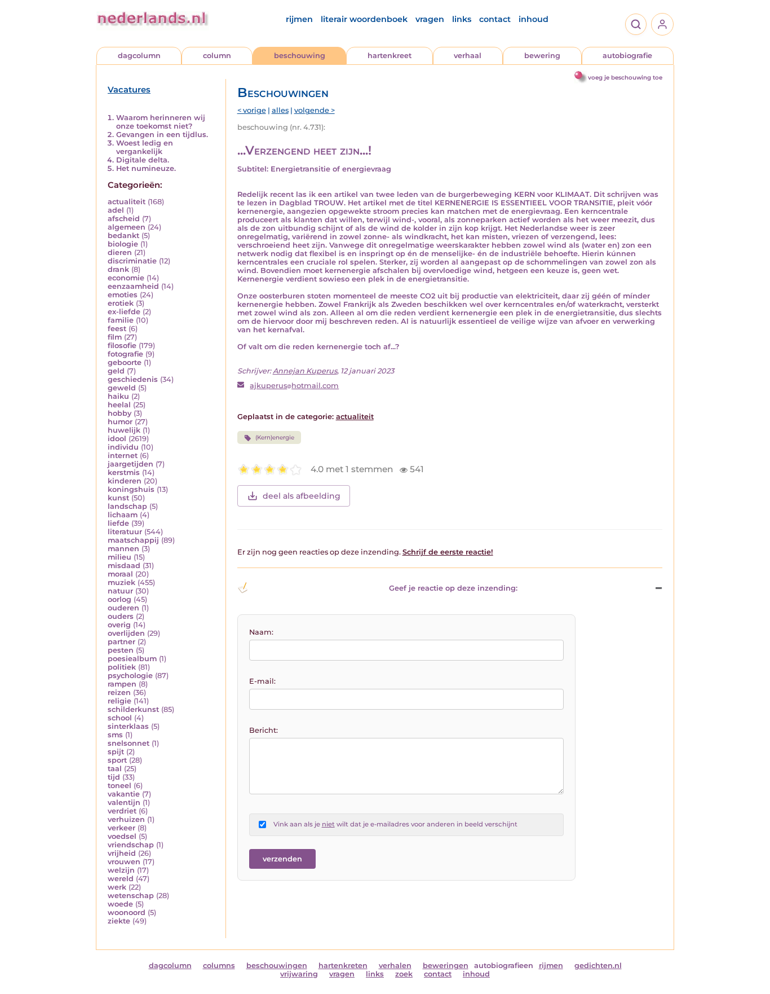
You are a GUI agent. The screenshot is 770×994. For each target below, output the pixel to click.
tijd (114, 777)
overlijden (126, 633)
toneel (119, 785)
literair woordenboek (364, 19)
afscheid (124, 218)
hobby (119, 413)
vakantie (124, 794)
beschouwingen (276, 965)
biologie (123, 244)
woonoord (126, 912)
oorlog (119, 599)
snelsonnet (128, 743)
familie (121, 320)
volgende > (314, 110)
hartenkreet (389, 55)
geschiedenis (133, 379)
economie (126, 278)
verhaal (467, 55)
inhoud (533, 19)
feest (117, 328)
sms (115, 735)
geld (116, 371)
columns (219, 965)
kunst (118, 498)
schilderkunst (133, 709)
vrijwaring (299, 974)
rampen (122, 684)
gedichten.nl (598, 965)
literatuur (125, 531)
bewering (542, 55)
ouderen (123, 608)
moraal (120, 574)
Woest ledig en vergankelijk (144, 147)
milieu (119, 557)
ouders (121, 616)
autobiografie (627, 55)
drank (118, 269)
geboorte (124, 362)
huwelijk (124, 430)
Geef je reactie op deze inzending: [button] (453, 588)
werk (117, 887)
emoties (123, 295)
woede (120, 904)
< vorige (251, 110)
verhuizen (126, 819)
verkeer (121, 828)
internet (123, 455)
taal (115, 768)
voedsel (122, 836)
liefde (118, 523)
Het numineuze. (146, 168)
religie (119, 701)
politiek (122, 667)
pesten (121, 650)
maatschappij (133, 540)
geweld (122, 388)
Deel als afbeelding (301, 496)
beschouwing (299, 55)
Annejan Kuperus (305, 371)
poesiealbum (132, 658)
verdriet (122, 811)
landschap (127, 506)
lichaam (123, 515)
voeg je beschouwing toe (625, 77)
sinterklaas (128, 726)
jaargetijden (130, 464)
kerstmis (124, 472)
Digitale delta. (142, 160)
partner (121, 641)
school (120, 718)
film (115, 337)
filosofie (122, 345)
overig (119, 625)
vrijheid (122, 853)
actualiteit (126, 201)
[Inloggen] (662, 24)
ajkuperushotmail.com (294, 385)
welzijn (121, 870)
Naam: (261, 632)
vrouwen (124, 861)
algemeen (126, 227)
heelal (119, 405)
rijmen (299, 19)
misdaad (124, 565)
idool (117, 438)
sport (117, 760)
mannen (123, 548)
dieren (120, 252)
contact (495, 19)
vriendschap (131, 845)
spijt (116, 751)
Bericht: (263, 730)
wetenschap (131, 895)
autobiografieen (503, 965)
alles (280, 110)
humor (120, 421)
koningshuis (131, 489)
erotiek (121, 303)
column (217, 55)
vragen (429, 19)
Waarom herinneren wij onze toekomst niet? (160, 121)
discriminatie (132, 261)
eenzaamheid (133, 286)
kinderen (124, 481)
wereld (121, 878)
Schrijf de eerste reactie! (447, 552)
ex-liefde (124, 311)
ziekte (119, 921)
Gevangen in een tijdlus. (162, 134)
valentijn (124, 802)
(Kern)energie (274, 437)
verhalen (395, 965)
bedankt (123, 235)
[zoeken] (636, 24)
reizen (119, 692)
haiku (118, 396)
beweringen (445, 965)
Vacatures (129, 90)
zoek (404, 974)
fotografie (125, 354)
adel (116, 210)
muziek (121, 582)
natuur (120, 591)
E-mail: (262, 681)
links (461, 19)
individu (123, 447)
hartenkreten (343, 965)
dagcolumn (139, 55)
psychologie (130, 675)
